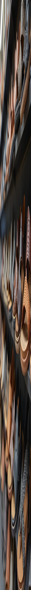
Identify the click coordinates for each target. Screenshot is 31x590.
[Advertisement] (15, 91)
